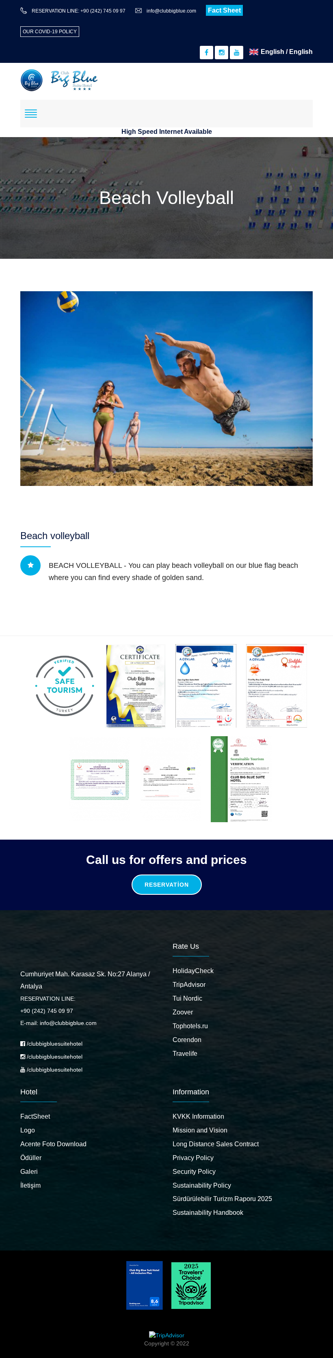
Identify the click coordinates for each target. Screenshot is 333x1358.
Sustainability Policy (202, 1185)
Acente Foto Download (53, 1144)
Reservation (167, 884)
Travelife (185, 1053)
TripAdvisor (189, 984)
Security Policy (194, 1171)
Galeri (29, 1171)
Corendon (187, 1039)
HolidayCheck (193, 970)
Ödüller (30, 1157)
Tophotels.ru (190, 1026)
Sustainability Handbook (208, 1212)
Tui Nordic (187, 998)
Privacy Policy (193, 1157)
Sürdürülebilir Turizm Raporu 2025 (222, 1198)
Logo (27, 1130)
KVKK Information (198, 1116)
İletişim (30, 1185)
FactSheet (35, 1116)
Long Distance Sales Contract (216, 1144)
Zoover (183, 1012)
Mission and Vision (200, 1130)
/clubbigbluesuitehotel (53, 1043)
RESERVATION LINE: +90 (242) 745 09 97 (78, 11)
